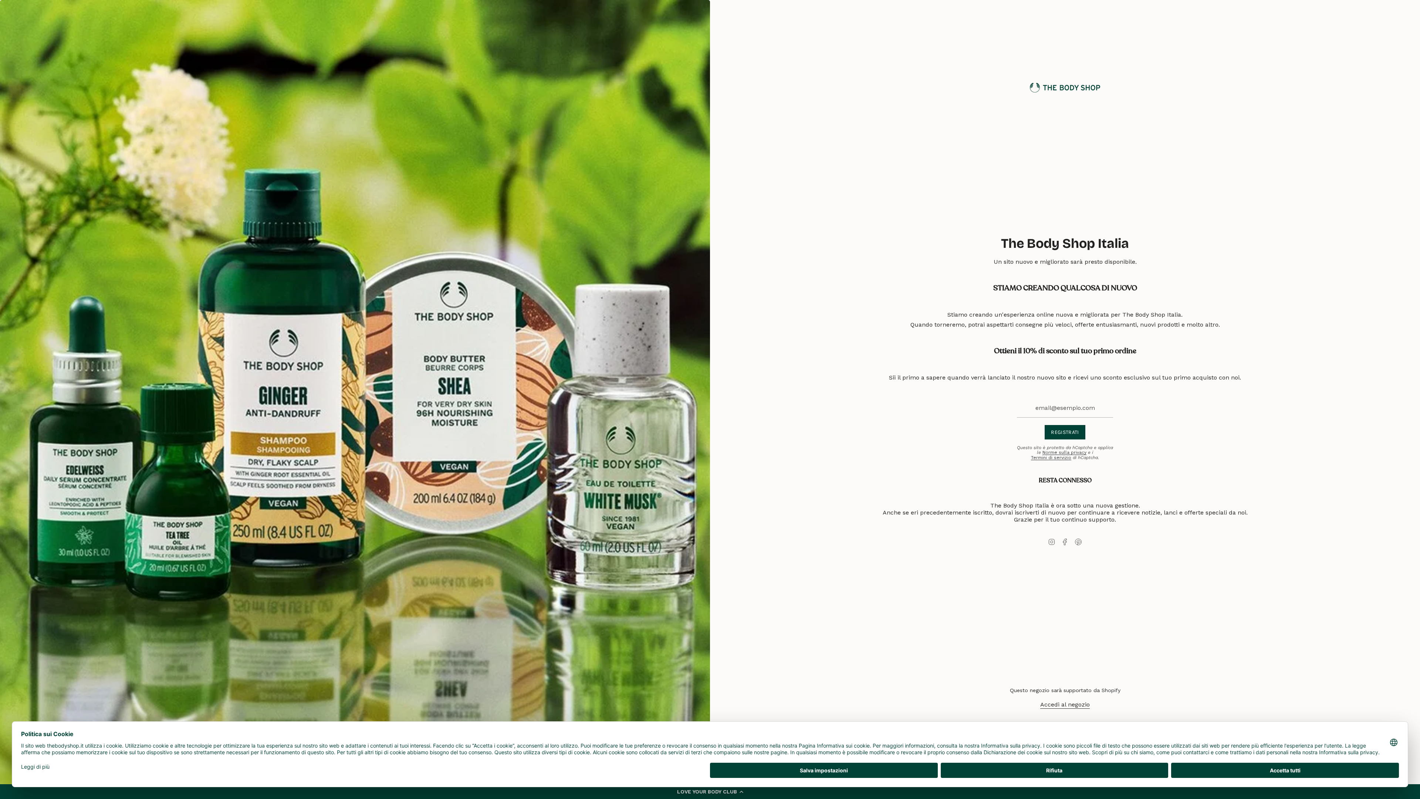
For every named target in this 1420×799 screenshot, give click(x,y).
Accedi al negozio (1065, 704)
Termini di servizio (1051, 457)
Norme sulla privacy (1064, 452)
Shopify (1111, 690)
